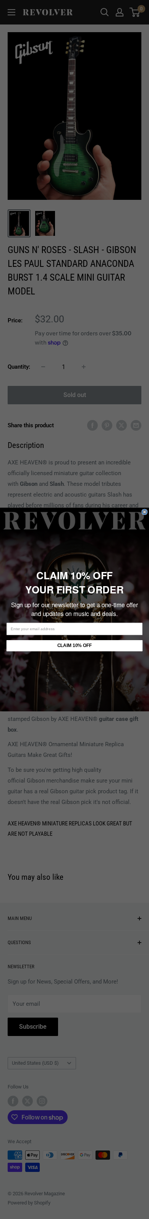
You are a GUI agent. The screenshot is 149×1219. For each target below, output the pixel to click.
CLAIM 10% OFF (74, 645)
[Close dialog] (144, 512)
